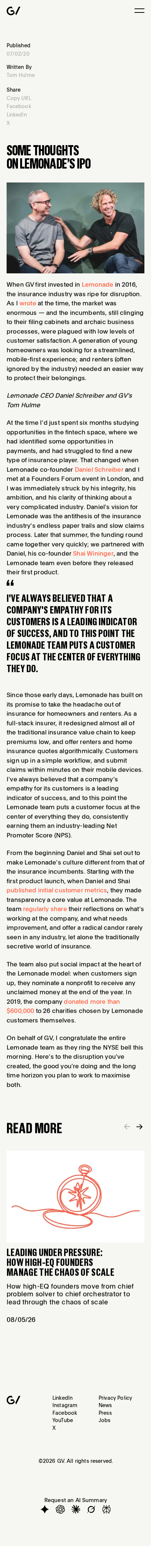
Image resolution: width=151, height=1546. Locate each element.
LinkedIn (62, 1397)
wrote (27, 303)
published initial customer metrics (57, 890)
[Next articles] (139, 1127)
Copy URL (19, 98)
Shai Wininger (93, 553)
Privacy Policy (115, 1397)
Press (105, 1412)
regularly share (45, 909)
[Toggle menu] (139, 10)
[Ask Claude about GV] (75, 1509)
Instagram (64, 1405)
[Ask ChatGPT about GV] (60, 1509)
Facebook (64, 1412)
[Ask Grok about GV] (91, 1509)
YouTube (62, 1420)
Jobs (105, 1420)
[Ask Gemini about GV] (44, 1509)
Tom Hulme (21, 74)
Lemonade (97, 284)
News (105, 1405)
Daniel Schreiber (98, 469)
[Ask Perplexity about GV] (106, 1509)
